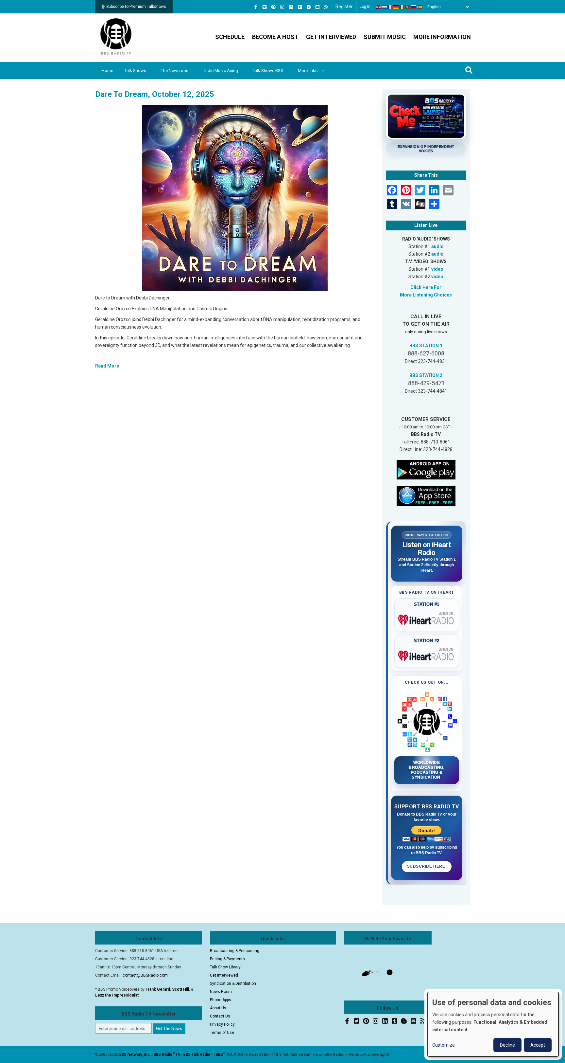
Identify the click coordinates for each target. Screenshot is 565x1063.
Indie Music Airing (221, 70)
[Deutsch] (396, 7)
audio (437, 246)
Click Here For (425, 287)
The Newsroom (175, 70)
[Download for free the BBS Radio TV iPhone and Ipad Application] (426, 495)
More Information (442, 36)
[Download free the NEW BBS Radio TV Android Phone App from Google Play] (426, 469)
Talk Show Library (225, 967)
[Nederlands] (384, 7)
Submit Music (385, 36)
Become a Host (275, 36)
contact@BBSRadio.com (145, 975)
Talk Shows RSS (268, 70)
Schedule (230, 36)
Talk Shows (135, 70)
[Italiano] (402, 7)
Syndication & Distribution (233, 983)
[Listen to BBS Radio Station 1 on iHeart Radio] (427, 618)
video (437, 269)
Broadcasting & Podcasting (234, 950)
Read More (107, 366)
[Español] (420, 7)
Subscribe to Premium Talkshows (136, 6)
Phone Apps (220, 1000)
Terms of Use (222, 1032)
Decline (507, 1045)
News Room (221, 991)
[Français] (390, 7)
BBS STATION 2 (425, 375)
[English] (379, 7)
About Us (218, 1008)
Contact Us (220, 1016)
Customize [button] (443, 1045)
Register (344, 6)
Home (107, 70)
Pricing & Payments (227, 959)
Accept (537, 1045)
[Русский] (414, 7)
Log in (365, 6)
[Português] (408, 7)
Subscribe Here (426, 866)
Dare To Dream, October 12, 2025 (154, 94)
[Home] (116, 37)
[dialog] (493, 1024)
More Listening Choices (426, 294)
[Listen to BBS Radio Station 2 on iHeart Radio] (427, 654)
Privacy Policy (222, 1024)
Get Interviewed (331, 36)
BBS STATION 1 (425, 345)
